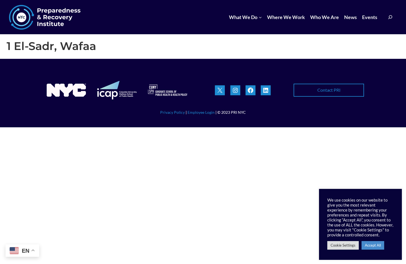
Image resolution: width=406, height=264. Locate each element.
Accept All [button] (373, 245)
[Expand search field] (390, 17)
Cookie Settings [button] (343, 245)
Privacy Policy (172, 112)
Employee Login (201, 112)
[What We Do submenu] (260, 17)
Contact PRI (329, 90)
